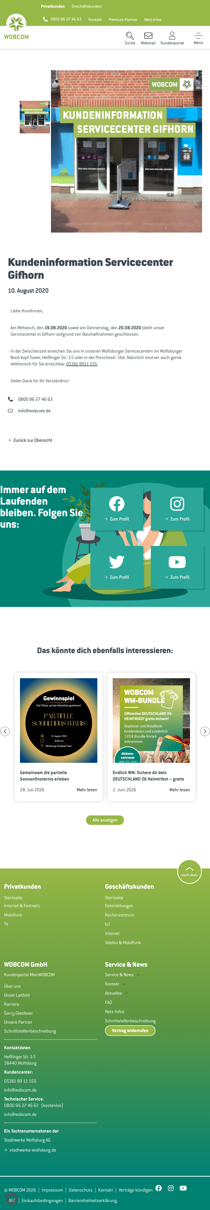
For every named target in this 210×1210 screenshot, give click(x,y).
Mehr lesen (87, 790)
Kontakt (112, 984)
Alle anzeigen (105, 820)
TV (6, 924)
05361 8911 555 (81, 364)
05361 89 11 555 (20, 1081)
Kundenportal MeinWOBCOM (29, 974)
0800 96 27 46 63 (22, 1105)
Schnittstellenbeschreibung (130, 1021)
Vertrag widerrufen (130, 1031)
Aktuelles (113, 993)
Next (205, 731)
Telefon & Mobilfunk (123, 942)
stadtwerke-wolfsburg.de (32, 1150)
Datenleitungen (119, 905)
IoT (107, 924)
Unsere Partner (18, 1022)
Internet (112, 933)
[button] (53, 6)
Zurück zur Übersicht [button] (32, 440)
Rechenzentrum (119, 915)
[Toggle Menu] (198, 35)
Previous (5, 731)
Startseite (13, 898)
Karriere (11, 1004)
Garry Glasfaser (18, 1013)
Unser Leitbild (17, 995)
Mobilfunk (13, 915)
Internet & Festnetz (22, 905)
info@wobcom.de (20, 1090)
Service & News (119, 974)
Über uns (12, 986)
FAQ (108, 1002)
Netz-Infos (114, 1011)
